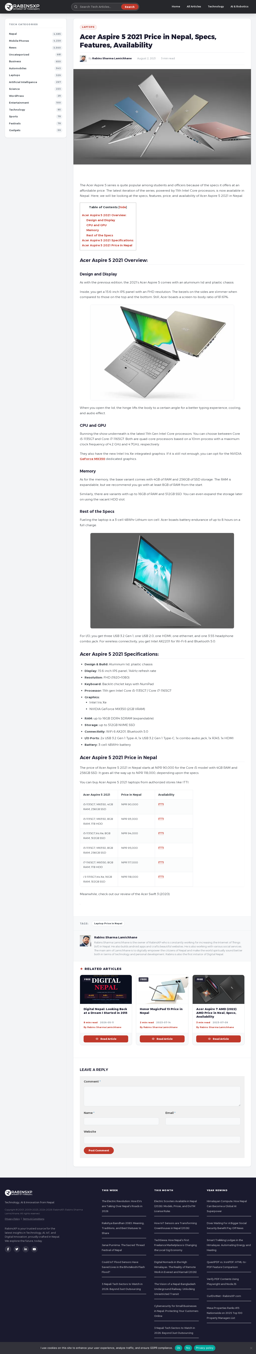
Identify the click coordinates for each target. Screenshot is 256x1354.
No (188, 1347)
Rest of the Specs (99, 235)
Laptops (14, 75)
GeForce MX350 (92, 459)
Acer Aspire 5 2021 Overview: (104, 215)
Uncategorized (19, 54)
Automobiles (17, 68)
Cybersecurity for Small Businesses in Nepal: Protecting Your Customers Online (176, 1310)
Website (90, 1131)
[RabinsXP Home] (23, 7)
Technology (216, 6)
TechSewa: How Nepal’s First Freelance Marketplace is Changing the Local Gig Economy (175, 1245)
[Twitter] (17, 1249)
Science (14, 88)
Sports (13, 116)
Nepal (13, 33)
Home (176, 6)
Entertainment (19, 102)
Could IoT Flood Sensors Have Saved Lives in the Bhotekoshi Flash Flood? (123, 1267)
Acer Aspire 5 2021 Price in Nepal (107, 245)
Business (15, 61)
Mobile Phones (19, 40)
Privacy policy (205, 1347)
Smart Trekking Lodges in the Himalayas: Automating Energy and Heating (229, 1245)
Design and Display (100, 220)
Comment (92, 1081)
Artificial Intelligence (23, 82)
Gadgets (14, 130)
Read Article (108, 1038)
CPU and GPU (96, 225)
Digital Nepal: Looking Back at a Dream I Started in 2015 (105, 1011)
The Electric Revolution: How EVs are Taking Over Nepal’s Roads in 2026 (122, 1206)
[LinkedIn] (25, 1249)
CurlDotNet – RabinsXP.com (224, 1296)
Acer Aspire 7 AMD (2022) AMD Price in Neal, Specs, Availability (216, 1012)
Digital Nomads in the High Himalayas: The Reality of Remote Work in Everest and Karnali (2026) (175, 1267)
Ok (178, 1347)
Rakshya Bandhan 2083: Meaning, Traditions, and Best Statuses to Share (123, 1228)
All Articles (194, 6)
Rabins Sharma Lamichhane (112, 58)
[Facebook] (8, 1249)
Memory (92, 230)
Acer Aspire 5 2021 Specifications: (108, 240)
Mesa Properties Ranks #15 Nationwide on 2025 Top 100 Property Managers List (224, 1312)
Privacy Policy (12, 1218)
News (12, 47)
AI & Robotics (239, 6)
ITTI (161, 804)
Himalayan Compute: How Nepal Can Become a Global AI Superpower (227, 1206)
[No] (251, 1348)
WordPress (16, 95)
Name (89, 1113)
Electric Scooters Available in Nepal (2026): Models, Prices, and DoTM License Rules (175, 1206)
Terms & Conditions (33, 1218)
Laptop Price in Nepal (108, 923)
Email (170, 1113)
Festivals (15, 123)
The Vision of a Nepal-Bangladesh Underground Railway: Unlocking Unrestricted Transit (175, 1289)
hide (122, 207)
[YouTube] (34, 1249)
